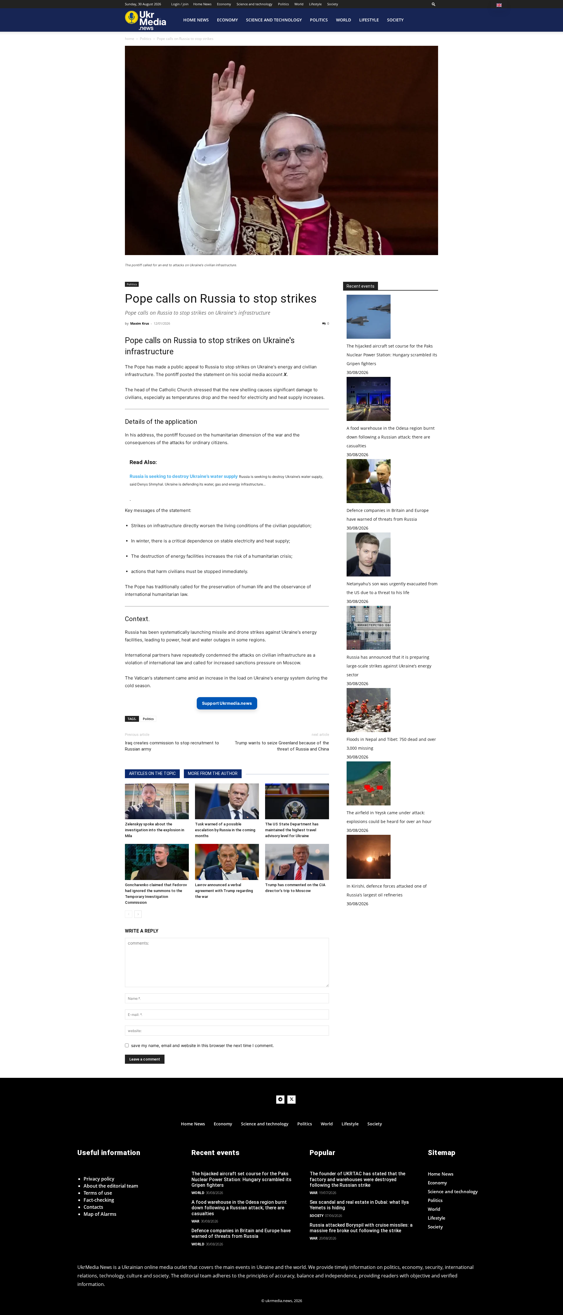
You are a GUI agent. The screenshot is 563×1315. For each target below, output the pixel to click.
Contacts (93, 1207)
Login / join (180, 4)
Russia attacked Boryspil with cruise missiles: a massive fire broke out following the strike (361, 1227)
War (195, 1221)
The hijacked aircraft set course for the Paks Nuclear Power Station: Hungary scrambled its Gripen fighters (392, 354)
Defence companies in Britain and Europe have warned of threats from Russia (241, 1233)
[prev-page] (128, 914)
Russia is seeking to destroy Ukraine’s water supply (184, 476)
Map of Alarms (100, 1214)
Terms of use (98, 1193)
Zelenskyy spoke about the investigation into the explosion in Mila (154, 830)
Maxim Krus (139, 323)
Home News (202, 4)
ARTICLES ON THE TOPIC (152, 773)
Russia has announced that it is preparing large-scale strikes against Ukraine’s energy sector (389, 665)
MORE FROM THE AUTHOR (213, 773)
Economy (224, 4)
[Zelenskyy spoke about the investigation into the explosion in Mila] (157, 801)
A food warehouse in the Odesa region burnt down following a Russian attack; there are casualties (391, 437)
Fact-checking (99, 1200)
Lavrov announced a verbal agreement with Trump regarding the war (224, 891)
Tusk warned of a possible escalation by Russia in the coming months (225, 830)
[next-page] (138, 914)
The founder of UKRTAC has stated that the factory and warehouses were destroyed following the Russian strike (357, 1179)
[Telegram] (280, 1099)
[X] (291, 1099)
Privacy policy (99, 1179)
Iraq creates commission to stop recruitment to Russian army (172, 746)
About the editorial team (111, 1186)
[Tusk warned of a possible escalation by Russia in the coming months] (227, 801)
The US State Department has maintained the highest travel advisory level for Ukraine (291, 830)
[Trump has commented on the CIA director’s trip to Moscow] (297, 862)
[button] (433, 4)
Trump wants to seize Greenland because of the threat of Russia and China (282, 746)
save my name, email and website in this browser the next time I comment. (202, 1045)
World (298, 4)
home (129, 38)
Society (332, 4)
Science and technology (254, 4)
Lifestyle (315, 4)
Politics (283, 4)
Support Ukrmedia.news (227, 703)
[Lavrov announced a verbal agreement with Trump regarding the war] (227, 862)
